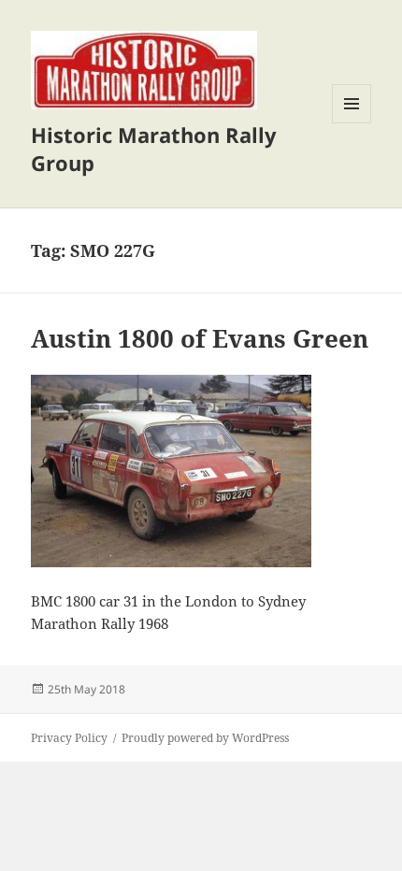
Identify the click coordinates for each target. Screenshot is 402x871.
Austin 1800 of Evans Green (199, 338)
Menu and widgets (352, 122)
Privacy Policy (69, 738)
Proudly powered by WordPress (205, 738)
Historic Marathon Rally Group (154, 149)
